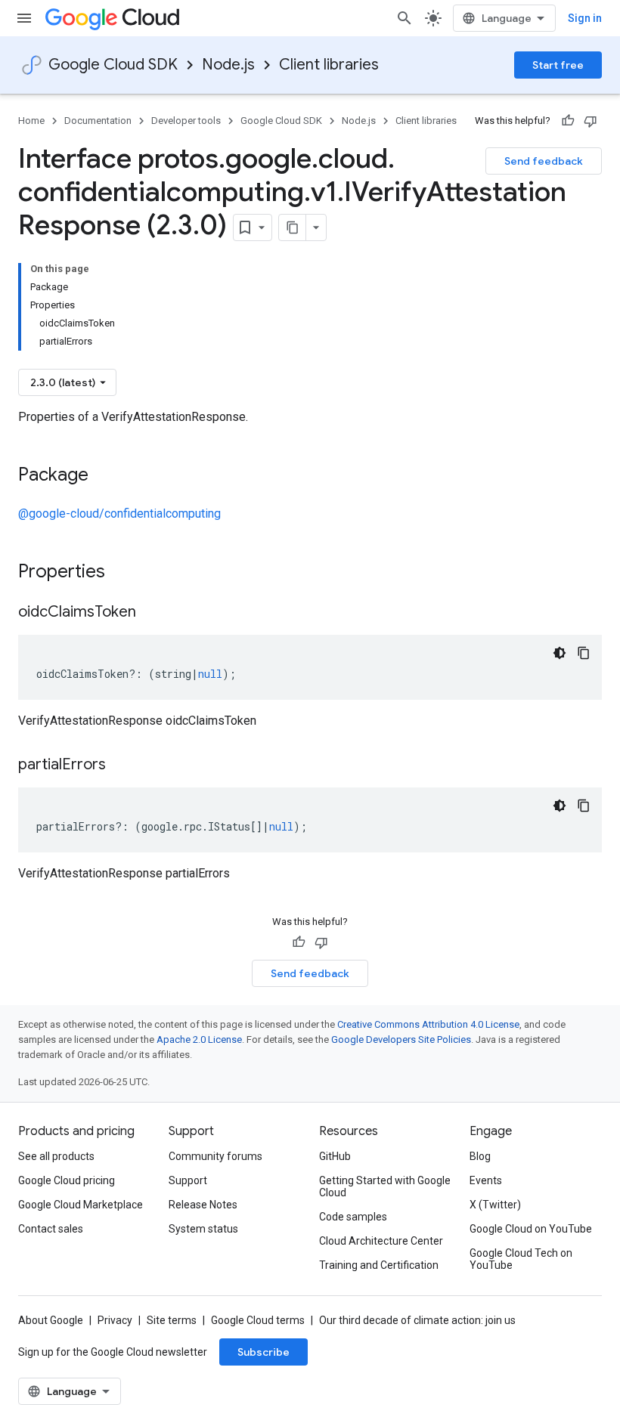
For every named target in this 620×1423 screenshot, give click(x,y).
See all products (56, 1156)
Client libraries (329, 64)
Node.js (228, 64)
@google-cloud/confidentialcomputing (119, 513)
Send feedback (543, 161)
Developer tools (186, 120)
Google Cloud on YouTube (531, 1229)
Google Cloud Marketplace (80, 1205)
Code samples (353, 1217)
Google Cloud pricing (66, 1180)
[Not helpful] (590, 121)
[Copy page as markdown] (292, 227)
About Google (50, 1320)
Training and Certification (379, 1265)
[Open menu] (24, 18)
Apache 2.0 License (199, 1039)
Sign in (585, 18)
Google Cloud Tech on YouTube (521, 1259)
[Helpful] (567, 121)
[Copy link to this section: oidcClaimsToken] (151, 613)
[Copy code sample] (584, 653)
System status (203, 1229)
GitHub (335, 1156)
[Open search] (404, 18)
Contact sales (50, 1229)
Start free (558, 65)
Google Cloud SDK (113, 64)
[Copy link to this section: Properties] (125, 573)
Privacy (115, 1320)
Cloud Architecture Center (381, 1241)
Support (188, 1180)
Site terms (172, 1320)
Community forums (215, 1156)
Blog (480, 1156)
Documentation (98, 120)
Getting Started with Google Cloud (385, 1186)
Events (486, 1180)
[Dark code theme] (559, 653)
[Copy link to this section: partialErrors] (121, 765)
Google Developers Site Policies (401, 1039)
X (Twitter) (495, 1205)
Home (31, 120)
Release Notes (203, 1205)
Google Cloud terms (258, 1320)
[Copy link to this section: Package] (103, 476)
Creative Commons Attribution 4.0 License (428, 1024)
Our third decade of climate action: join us (417, 1320)
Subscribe (263, 1352)
